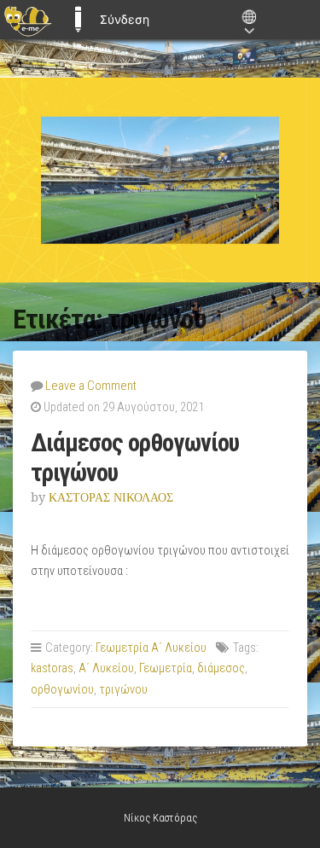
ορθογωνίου (62, 689)
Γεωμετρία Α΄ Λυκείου (151, 648)
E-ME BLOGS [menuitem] (77, 19)
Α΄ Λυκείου (106, 668)
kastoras (52, 668)
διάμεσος (221, 668)
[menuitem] (27, 19)
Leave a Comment (91, 386)
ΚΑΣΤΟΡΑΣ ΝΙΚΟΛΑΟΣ (111, 497)
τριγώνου (123, 689)
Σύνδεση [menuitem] (124, 19)
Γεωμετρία (165, 668)
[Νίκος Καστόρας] (160, 180)
